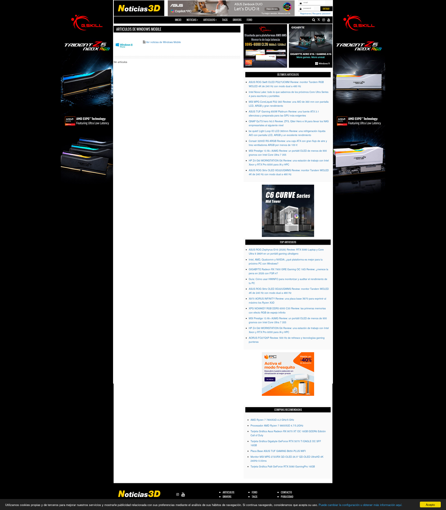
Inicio (179, 20)
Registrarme (305, 13)
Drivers (237, 20)
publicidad (287, 497)
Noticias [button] (191, 20)
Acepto (430, 504)
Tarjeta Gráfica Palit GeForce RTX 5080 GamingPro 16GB (283, 466)
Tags (225, 20)
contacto (286, 492)
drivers (227, 497)
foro (254, 492)
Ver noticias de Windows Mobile (163, 42)
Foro (249, 20)
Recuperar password (321, 13)
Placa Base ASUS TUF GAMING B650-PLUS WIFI (278, 451)
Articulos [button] (209, 20)
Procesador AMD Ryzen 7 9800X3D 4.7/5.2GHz (277, 425)
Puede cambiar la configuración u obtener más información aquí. (360, 505)
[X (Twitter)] (318, 20)
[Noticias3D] (138, 8)
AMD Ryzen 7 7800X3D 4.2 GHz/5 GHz (272, 419)
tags (254, 497)
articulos (228, 492)
